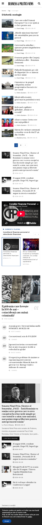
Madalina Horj (21, 138)
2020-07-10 (31, 65)
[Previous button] (35, 234)
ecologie (15, 11)
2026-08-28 (18, 477)
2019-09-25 (33, 138)
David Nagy (20, 28)
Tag (9, 11)
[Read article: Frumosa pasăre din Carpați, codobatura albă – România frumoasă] (7, 60)
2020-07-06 (31, 78)
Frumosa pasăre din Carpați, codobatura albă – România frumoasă (27, 60)
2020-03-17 (33, 93)
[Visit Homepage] (21, 3)
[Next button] (38, 234)
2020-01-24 (33, 103)
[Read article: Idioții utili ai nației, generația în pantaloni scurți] (7, 100)
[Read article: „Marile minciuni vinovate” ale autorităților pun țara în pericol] (7, 36)
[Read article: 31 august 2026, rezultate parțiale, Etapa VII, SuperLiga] (6, 180)
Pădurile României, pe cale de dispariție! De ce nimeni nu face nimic (26, 72)
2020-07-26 (31, 41)
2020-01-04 (33, 115)
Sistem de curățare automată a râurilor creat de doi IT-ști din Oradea (27, 132)
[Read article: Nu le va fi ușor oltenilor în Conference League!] (6, 484)
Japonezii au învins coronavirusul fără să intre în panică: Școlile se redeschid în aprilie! (23, 347)
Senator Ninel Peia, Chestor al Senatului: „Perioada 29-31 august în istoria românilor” (26, 190)
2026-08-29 (18, 462)
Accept (7, 521)
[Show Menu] (3, 3)
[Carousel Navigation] (36, 234)
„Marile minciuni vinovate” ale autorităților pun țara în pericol (26, 35)
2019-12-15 (33, 125)
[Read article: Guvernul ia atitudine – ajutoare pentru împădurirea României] (7, 48)
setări (30, 517)
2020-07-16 (31, 53)
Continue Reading (11, 438)
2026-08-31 (20, 425)
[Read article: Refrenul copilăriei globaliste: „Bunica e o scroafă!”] (7, 110)
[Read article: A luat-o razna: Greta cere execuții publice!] (7, 122)
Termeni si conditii (8, 505)
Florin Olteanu (9, 425)
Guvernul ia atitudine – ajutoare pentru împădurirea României (27, 47)
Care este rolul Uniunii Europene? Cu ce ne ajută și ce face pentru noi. (27, 22)
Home (4, 11)
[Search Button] (39, 3)
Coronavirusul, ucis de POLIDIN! (22, 336)
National (7, 400)
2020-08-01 (31, 28)
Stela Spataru (21, 93)
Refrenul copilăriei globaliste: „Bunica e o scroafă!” (24, 109)
